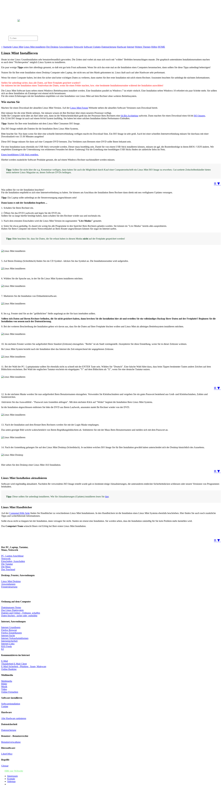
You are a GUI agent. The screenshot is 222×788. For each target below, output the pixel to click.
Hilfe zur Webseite (14, 771)
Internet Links (7, 643)
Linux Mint (17, 47)
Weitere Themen (143, 47)
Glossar (4, 765)
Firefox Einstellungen (11, 633)
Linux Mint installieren (35, 47)
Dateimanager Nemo (11, 607)
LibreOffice (6, 754)
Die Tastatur (7, 564)
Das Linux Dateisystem (12, 610)
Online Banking (8, 669)
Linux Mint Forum (79, 108)
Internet (130, 47)
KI (2, 649)
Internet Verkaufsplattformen (14, 638)
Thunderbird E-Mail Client (14, 663)
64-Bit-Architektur (129, 115)
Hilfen (154, 47)
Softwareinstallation (10, 703)
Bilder (4, 684)
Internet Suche (8, 635)
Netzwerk (78, 47)
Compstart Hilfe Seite (19, 513)
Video (4, 689)
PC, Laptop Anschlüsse (12, 556)
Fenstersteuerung (9, 586)
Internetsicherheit (9, 641)
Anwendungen (66, 47)
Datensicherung (108, 47)
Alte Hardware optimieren (13, 718)
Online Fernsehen (9, 692)
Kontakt (11, 778)
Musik (4, 686)
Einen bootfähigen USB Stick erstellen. (20, 154)
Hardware (121, 47)
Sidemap (11, 781)
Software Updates (92, 47)
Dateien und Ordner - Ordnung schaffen (20, 613)
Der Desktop (52, 47)
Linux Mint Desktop (11, 581)
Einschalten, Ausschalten (13, 561)
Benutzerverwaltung (11, 742)
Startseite (7, 47)
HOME (161, 47)
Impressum (12, 776)
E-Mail (4, 661)
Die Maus (6, 566)
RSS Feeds (6, 646)
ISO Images (199, 115)
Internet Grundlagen (10, 627)
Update (4, 706)
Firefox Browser (9, 630)
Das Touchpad (8, 569)
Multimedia (6, 681)
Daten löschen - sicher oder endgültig (19, 615)
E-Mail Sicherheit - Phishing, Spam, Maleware (23, 666)
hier (107, 496)
